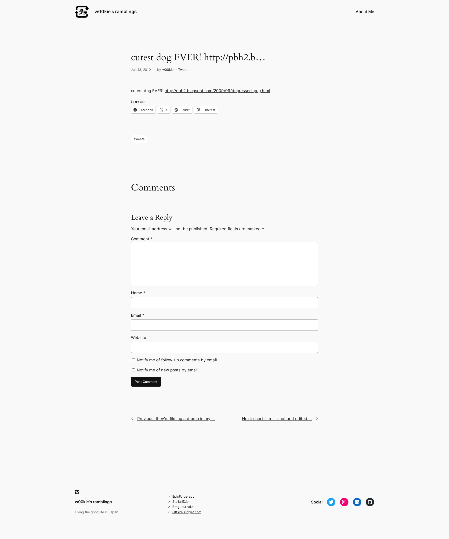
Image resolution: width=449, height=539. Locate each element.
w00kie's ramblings (115, 11)
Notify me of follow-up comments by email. (177, 360)
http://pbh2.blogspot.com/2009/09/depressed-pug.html (217, 90)
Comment (141, 239)
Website (138, 337)
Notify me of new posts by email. (168, 370)
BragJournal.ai (183, 507)
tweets (139, 139)
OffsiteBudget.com (186, 512)
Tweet (183, 70)
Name (138, 293)
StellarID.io (180, 501)
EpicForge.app (183, 496)
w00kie (168, 70)
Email (137, 315)
